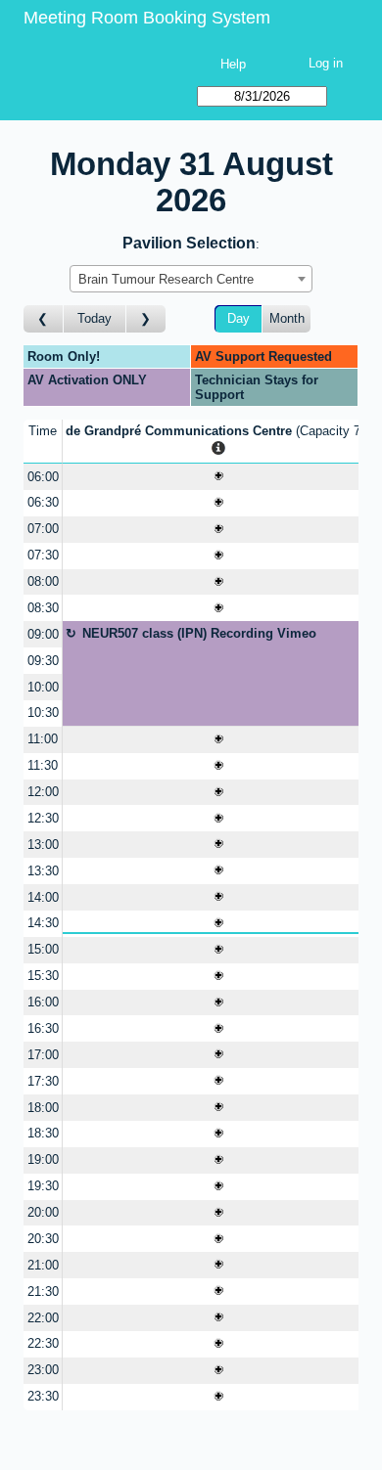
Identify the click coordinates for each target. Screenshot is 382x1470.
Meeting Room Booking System (147, 17)
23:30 (43, 1396)
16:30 (43, 1028)
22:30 (43, 1343)
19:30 (43, 1186)
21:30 (43, 1291)
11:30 (42, 765)
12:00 (43, 791)
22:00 (43, 1318)
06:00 (43, 476)
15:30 (43, 975)
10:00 (43, 687)
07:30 (43, 555)
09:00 (43, 634)
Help (233, 64)
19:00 (43, 1159)
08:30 (43, 608)
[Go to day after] (146, 319)
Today (94, 318)
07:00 (43, 528)
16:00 (43, 1002)
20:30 (43, 1238)
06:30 (43, 502)
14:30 (43, 922)
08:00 (43, 581)
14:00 (43, 897)
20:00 (43, 1212)
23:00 (43, 1369)
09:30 (43, 660)
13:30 (43, 871)
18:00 (43, 1107)
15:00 (43, 949)
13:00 (43, 844)
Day (238, 318)
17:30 (43, 1081)
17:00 (43, 1054)
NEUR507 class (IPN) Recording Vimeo (199, 633)
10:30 (43, 712)
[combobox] (191, 278)
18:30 (43, 1133)
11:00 (42, 739)
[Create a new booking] (218, 477)
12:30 (43, 818)
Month (287, 318)
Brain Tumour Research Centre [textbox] (166, 279)
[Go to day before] (44, 319)
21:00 (43, 1265)
